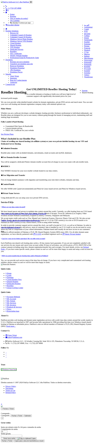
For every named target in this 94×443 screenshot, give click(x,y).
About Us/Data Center (15, 288)
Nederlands (88, 40)
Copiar (33, 438)
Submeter (27, 416)
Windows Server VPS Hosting (21, 41)
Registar (13, 16)
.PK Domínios (15, 70)
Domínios (9, 60)
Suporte (8, 74)
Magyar (87, 54)
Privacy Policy (11, 386)
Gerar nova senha (9, 438)
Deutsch (87, 50)
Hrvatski (87, 34)
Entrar (12, 14)
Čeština (87, 36)
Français (87, 48)
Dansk (86, 38)
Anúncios (13, 82)
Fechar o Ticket (17, 416)
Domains (10, 277)
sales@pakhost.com (15, 337)
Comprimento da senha (9, 429)
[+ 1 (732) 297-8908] (6, 6)
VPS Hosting (15, 47)
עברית (86, 52)
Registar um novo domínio (19, 62)
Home (9, 273)
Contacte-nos (10, 84)
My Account (11, 299)
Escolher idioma (13, 25)
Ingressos (13, 78)
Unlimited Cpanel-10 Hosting (21, 35)
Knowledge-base (13, 311)
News (9, 309)
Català (86, 29)
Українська (88, 77)
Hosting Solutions (12, 31)
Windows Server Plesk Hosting (21, 39)
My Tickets (11, 301)
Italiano (87, 56)
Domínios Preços (16, 72)
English (87, 42)
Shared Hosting (15, 45)
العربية (86, 25)
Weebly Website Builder (19, 56)
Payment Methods (13, 297)
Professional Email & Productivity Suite (24, 58)
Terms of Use (10, 390)
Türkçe (86, 75)
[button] (1, 404)
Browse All (14, 33)
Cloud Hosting (15, 43)
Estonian (87, 44)
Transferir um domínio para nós (21, 64)
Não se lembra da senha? (19, 18)
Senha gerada (6, 434)
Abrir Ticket (14, 76)
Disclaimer (9, 388)
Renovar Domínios (17, 66)
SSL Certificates (16, 54)
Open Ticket (12, 335)
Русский (87, 69)
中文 (86, 31)
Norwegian (88, 60)
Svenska (87, 73)
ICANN (38, 234)
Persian (86, 46)
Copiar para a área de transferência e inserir (29, 441)
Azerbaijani (88, 27)
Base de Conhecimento (18, 80)
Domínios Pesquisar (17, 68)
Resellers (13, 51)
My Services (11, 303)
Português (87, 62)
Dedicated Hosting (14, 284)
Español (87, 71)
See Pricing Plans (7, 134)
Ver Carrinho (14, 20)
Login (9, 275)
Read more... (11, 326)
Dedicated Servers (16, 49)
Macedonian (88, 58)
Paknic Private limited (72, 234)
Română (87, 67)
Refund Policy (11, 393)
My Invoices (11, 305)
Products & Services (14, 307)
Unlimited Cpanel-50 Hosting (21, 37)
